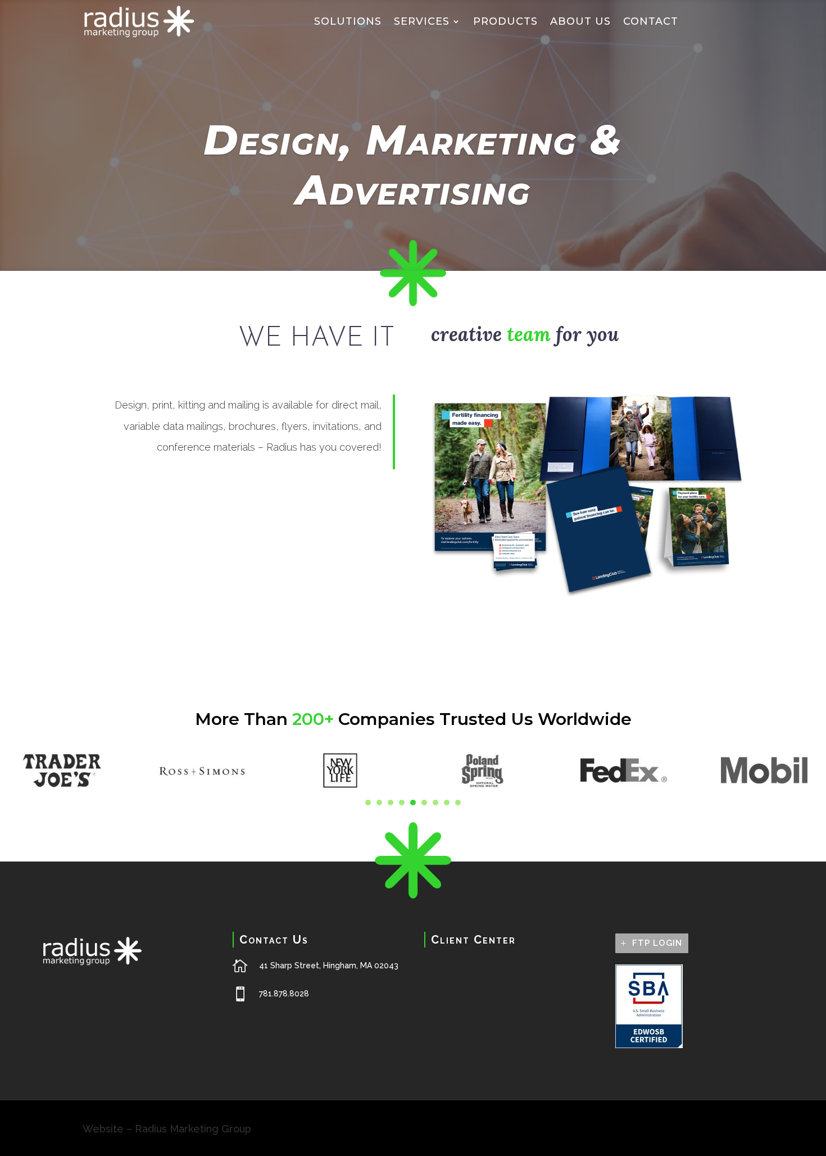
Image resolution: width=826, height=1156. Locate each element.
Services (422, 21)
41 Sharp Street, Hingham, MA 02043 (328, 965)
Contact (650, 21)
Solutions (348, 21)
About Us (580, 21)
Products (505, 21)
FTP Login (657, 943)
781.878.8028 (284, 993)
